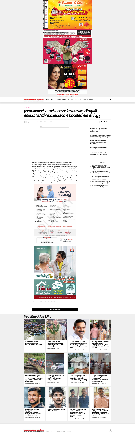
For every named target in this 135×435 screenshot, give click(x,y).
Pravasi (84, 99)
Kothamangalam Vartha (34, 122)
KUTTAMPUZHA (43, 302)
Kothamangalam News (29, 346)
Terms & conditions (66, 430)
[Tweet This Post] (101, 122)
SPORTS (70, 99)
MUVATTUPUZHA (52, 302)
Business (77, 99)
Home (47, 99)
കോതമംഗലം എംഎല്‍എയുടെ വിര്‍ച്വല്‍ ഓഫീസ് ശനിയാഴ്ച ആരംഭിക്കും (98, 142)
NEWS (52, 99)
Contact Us (52, 430)
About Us (48, 430)
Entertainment (61, 99)
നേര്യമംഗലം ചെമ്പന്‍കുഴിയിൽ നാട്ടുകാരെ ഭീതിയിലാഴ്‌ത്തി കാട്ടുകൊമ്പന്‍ (98, 130)
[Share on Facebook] (98, 122)
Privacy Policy (58, 430)
